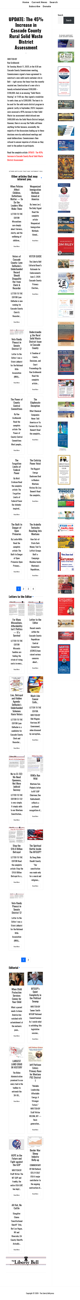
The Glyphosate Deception (35, 402)
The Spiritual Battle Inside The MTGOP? (35, 849)
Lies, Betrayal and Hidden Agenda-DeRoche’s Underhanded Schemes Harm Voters (16, 704)
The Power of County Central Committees (17, 404)
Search (60, 15)
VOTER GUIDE (35, 256)
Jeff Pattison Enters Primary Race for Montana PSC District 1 (35, 1073)
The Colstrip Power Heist (35, 461)
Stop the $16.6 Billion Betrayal (16, 849)
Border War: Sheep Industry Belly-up (35, 1155)
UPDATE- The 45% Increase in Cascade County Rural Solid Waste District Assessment (25, 156)
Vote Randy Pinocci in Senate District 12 (17, 344)
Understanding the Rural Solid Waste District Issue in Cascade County (35, 340)
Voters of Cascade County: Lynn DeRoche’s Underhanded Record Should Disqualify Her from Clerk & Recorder (17, 272)
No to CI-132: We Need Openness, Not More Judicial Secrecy (17, 782)
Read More (17, 246)
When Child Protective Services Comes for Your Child (17, 995)
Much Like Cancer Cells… (35, 699)
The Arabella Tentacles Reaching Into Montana (35, 529)
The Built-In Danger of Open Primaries (16, 529)
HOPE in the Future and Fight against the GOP (16, 1160)
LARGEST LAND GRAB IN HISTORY (16, 1064)
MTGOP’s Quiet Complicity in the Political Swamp (35, 995)
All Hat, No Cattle (17, 1206)
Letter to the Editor (35, 621)
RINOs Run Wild (35, 776)
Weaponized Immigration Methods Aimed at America (35, 192)
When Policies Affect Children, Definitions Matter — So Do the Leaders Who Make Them (16, 197)
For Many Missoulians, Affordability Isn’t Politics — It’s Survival (16, 627)
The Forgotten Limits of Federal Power (16, 466)
